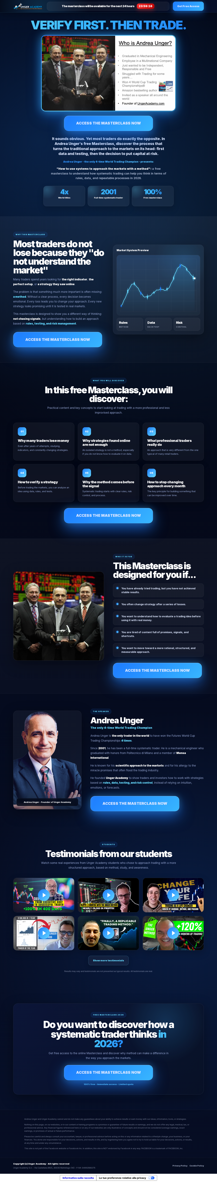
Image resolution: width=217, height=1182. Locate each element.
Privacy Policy (180, 1166)
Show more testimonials (108, 960)
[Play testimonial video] (43, 895)
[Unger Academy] (28, 6)
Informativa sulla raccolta (78, 1177)
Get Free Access (188, 6)
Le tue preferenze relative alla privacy (122, 1177)
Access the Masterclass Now (108, 123)
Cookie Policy (197, 1166)
